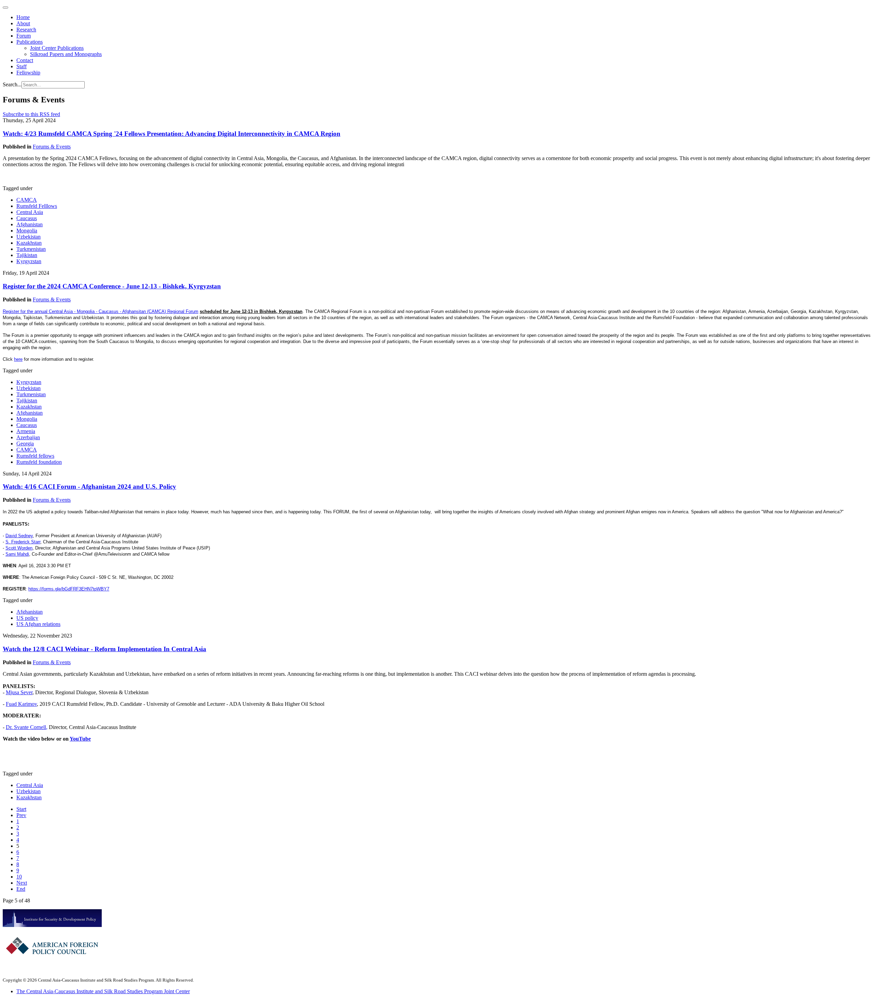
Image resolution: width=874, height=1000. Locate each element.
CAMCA (26, 200)
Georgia (25, 443)
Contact (24, 60)
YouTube (80, 739)
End (20, 889)
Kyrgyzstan (28, 261)
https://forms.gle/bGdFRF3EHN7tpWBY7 (68, 588)
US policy (27, 618)
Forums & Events (52, 146)
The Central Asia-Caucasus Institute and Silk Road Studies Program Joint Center (103, 991)
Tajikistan (26, 255)
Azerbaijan (28, 437)
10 (19, 877)
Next (21, 883)
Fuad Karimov (21, 704)
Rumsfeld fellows (35, 456)
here (18, 359)
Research (26, 29)
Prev (21, 815)
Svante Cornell (30, 727)
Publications (29, 42)
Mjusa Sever (19, 692)
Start (21, 809)
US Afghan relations (38, 624)
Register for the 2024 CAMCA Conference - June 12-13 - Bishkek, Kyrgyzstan (112, 286)
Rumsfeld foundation (39, 462)
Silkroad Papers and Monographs (66, 54)
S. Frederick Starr (22, 541)
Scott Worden (18, 548)
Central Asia (29, 212)
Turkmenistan (31, 249)
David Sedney (19, 535)
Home (23, 17)
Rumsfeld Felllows (36, 206)
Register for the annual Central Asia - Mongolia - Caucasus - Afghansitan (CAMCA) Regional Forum (100, 311)
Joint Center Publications (57, 48)
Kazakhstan (29, 243)
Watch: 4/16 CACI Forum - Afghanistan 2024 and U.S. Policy (89, 486)
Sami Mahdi (17, 554)
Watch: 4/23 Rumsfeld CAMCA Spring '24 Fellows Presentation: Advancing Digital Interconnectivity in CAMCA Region (171, 133)
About (23, 23)
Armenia (25, 431)
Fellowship (28, 72)
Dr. (10, 727)
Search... (12, 84)
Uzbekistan (28, 237)
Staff (21, 66)
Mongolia (26, 230)
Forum (23, 36)
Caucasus (26, 218)
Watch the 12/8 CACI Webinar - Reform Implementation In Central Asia (104, 649)
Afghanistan (29, 224)
